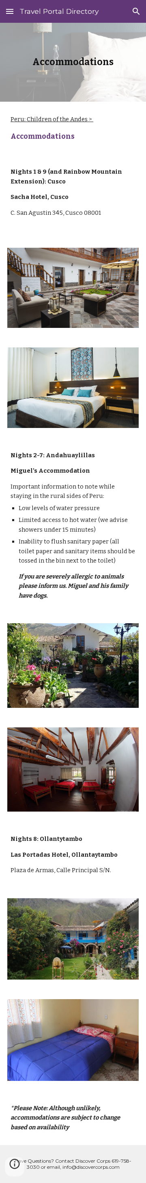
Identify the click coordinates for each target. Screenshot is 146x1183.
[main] (73, 62)
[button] (9, 11)
